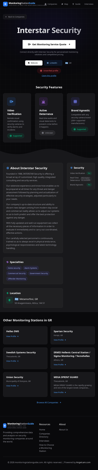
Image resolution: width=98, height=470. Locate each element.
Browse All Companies (47, 402)
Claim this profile (49, 75)
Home (42, 429)
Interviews (44, 440)
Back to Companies (16, 17)
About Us (63, 429)
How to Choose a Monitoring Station (46, 447)
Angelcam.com (83, 462)
